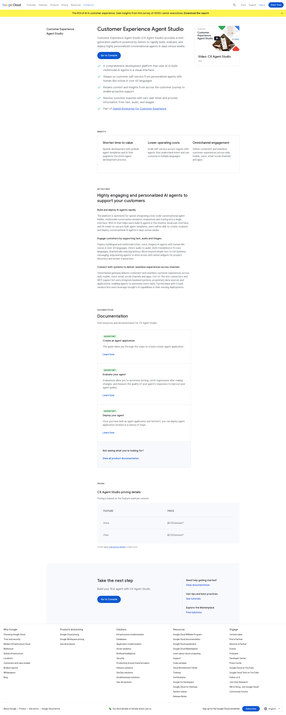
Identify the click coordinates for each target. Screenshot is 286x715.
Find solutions (194, 612)
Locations (8, 658)
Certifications (179, 677)
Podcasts (234, 653)
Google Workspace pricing (72, 639)
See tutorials (193, 598)
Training (177, 672)
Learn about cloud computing (186, 653)
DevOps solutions (124, 672)
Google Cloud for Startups (185, 687)
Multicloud (8, 649)
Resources (76, 5)
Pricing (65, 5)
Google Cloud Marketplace (185, 649)
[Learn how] (108, 354)
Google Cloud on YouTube (242, 668)
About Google (10, 709)
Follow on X (235, 677)
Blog (6, 677)
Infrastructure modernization (130, 634)
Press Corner (236, 663)
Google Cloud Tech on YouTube (244, 672)
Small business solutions (128, 677)
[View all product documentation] (121, 458)
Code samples (179, 663)
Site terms (34, 709)
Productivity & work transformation (132, 663)
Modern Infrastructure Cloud (17, 644)
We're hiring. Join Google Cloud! (244, 687)
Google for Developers (183, 682)
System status (180, 691)
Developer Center (238, 658)
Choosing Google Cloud (14, 634)
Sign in (262, 5)
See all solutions (124, 682)
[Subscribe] (251, 708)
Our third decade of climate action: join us (132, 709)
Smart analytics (123, 649)
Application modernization (128, 644)
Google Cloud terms (51, 709)
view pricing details (117, 547)
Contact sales (236, 634)
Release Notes (180, 696)
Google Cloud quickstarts (184, 644)
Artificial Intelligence (125, 653)
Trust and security (12, 639)
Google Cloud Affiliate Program (187, 634)
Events (233, 649)
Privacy (22, 709)
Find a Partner (236, 639)
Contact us (88, 5)
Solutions (43, 5)
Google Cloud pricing (69, 634)
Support (252, 5)
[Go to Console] (109, 55)
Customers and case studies (17, 663)
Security (120, 658)
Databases (121, 639)
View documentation (198, 585)
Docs (243, 5)
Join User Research (239, 682)
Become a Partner (238, 644)
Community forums (239, 691)
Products (54, 5)
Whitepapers (9, 672)
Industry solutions (124, 668)
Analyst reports (11, 668)
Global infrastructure (13, 653)
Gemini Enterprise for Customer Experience (139, 108)
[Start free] (276, 4)
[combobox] (272, 708)
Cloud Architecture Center (185, 668)
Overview (31, 5)
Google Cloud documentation (186, 639)
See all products (67, 644)
